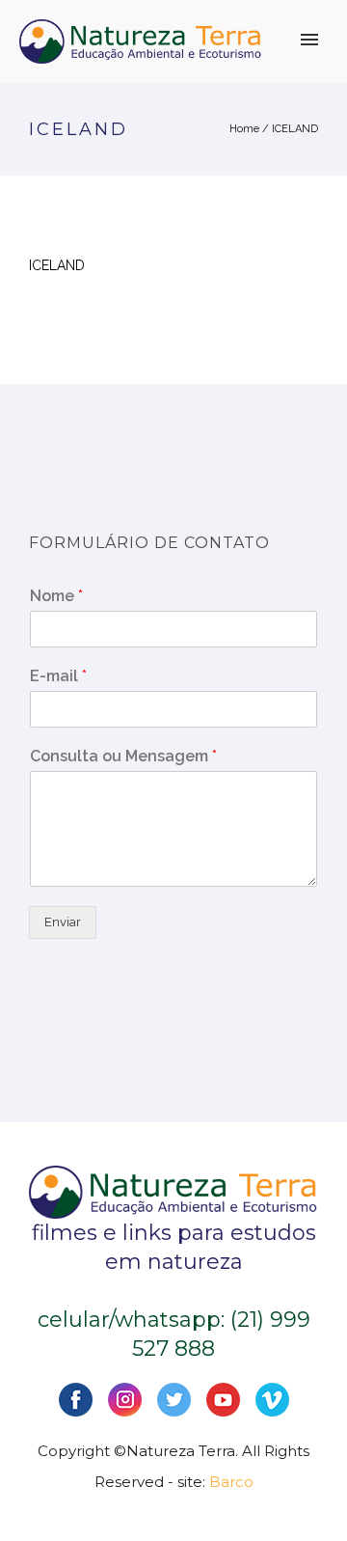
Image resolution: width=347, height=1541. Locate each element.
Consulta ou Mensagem (123, 756)
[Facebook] (76, 1398)
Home (244, 129)
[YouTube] (223, 1398)
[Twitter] (174, 1398)
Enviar (62, 922)
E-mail (58, 676)
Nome (56, 596)
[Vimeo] (272, 1398)
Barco (231, 1481)
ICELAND (295, 129)
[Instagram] (125, 1398)
